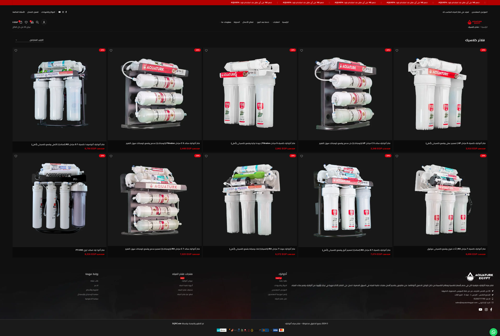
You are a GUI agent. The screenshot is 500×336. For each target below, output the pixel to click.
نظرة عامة (281, 280)
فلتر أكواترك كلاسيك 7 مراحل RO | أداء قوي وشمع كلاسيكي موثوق (456, 249)
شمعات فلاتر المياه (185, 290)
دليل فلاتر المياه (281, 299)
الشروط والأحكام (92, 290)
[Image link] (479, 276)
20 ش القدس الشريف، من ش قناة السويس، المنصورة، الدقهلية (466, 291)
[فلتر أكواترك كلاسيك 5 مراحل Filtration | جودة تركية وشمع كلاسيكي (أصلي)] (250, 94)
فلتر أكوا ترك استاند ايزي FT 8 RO (90, 250)
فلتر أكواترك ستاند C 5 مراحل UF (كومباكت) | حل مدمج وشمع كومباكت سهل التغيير (354, 143)
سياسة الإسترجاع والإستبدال (88, 294)
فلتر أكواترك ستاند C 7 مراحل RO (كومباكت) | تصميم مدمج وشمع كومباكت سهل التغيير (162, 249)
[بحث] (37, 22)
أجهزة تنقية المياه (186, 285)
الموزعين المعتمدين (279, 290)
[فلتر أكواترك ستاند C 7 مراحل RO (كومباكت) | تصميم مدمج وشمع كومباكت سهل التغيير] (155, 199)
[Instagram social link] (63, 12)
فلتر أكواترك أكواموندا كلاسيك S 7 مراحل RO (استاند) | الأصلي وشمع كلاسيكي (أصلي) (68, 144)
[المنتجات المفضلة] (26, 22)
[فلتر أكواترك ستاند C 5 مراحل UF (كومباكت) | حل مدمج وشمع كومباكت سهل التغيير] (345, 94)
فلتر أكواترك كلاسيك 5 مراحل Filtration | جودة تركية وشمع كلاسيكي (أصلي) (263, 143)
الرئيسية (484, 27)
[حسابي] (44, 22)
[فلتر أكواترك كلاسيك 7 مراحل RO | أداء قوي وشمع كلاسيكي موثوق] (441, 199)
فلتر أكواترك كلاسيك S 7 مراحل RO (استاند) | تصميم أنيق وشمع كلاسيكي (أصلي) (356, 250)
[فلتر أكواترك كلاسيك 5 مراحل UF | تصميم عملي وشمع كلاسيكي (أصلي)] (441, 94)
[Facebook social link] (66, 12)
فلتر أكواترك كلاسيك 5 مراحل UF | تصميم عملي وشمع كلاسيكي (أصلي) (455, 143)
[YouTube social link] (59, 12)
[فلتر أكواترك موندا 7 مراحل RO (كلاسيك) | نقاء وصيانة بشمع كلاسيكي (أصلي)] (250, 199)
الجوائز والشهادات (280, 285)
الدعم (96, 285)
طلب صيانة (94, 281)
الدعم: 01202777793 (482, 299)
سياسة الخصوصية (91, 299)
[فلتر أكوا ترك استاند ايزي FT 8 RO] (60, 200)
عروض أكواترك (187, 280)
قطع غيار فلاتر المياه (185, 294)
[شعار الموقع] (474, 22)
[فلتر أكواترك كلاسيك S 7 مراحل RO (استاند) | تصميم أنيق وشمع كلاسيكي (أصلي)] (345, 200)
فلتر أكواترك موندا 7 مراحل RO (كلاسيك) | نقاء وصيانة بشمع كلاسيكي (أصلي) (262, 249)
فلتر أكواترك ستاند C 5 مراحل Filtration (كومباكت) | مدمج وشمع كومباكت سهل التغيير (163, 143)
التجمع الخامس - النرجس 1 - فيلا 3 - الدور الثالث (472, 295)
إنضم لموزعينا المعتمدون (277, 294)
